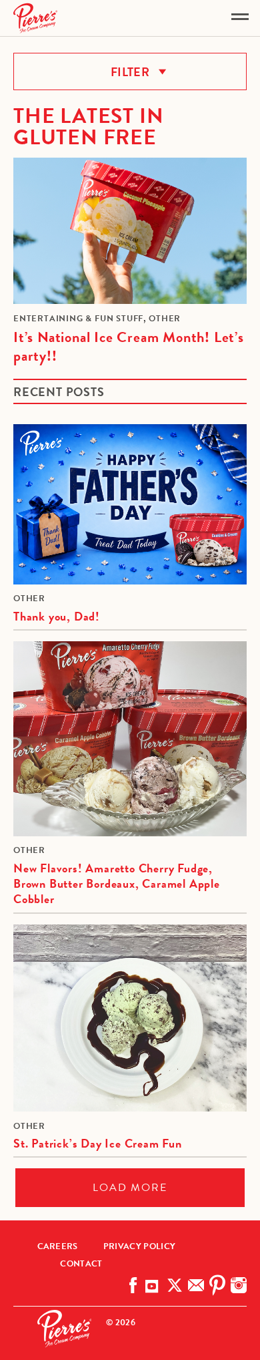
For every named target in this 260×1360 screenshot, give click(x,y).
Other (165, 318)
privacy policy (139, 1246)
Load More (130, 1188)
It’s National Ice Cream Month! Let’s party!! (128, 346)
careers (57, 1246)
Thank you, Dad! (56, 616)
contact (81, 1263)
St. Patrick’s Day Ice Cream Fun (97, 1143)
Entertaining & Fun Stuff (78, 318)
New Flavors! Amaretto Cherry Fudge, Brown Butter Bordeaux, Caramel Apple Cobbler (116, 883)
